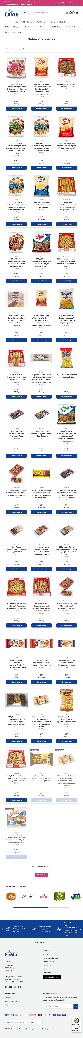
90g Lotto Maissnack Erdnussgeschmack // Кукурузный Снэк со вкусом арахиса (67, 319)
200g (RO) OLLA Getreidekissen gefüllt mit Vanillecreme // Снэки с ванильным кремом (41, 147)
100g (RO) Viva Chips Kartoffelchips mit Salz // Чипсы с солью (41, 204)
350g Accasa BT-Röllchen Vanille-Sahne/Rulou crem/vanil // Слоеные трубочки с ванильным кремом (66, 781)
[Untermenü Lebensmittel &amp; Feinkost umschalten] (33, 22)
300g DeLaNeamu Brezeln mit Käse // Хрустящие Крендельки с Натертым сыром (66, 262)
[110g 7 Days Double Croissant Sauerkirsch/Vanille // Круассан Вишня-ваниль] (16, 643)
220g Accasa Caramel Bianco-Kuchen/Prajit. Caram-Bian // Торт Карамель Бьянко (41, 550)
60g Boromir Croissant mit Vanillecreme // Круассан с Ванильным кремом (41, 778)
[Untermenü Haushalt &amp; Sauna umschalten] (62, 27)
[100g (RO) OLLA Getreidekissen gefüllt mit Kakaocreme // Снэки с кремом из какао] (16, 242)
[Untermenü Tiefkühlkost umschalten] (47, 22)
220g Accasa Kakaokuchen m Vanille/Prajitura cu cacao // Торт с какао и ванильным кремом (66, 494)
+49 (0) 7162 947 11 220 (13, 977)
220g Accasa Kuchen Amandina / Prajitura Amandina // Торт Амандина (16, 434)
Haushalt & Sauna (55, 27)
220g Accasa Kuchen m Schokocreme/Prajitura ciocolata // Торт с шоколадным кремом (16, 720)
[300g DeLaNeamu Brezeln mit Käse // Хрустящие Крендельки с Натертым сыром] (66, 242)
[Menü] (80, 1018)
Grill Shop (39, 27)
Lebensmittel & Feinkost (23, 22)
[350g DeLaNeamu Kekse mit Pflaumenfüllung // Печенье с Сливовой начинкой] (66, 586)
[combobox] (41, 13)
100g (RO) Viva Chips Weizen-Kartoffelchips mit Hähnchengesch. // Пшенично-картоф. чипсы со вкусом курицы (41, 89)
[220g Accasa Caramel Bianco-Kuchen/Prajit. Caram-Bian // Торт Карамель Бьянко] (41, 530)
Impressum (47, 973)
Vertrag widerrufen (52, 977)
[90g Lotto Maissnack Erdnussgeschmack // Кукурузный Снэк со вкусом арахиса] (66, 298)
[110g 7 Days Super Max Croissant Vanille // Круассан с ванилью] (66, 643)
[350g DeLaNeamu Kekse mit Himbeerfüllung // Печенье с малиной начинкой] (16, 473)
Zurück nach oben (40, 942)
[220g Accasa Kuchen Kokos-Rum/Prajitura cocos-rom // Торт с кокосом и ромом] (66, 530)
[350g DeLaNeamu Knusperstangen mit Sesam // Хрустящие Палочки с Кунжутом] (16, 357)
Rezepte (8, 998)
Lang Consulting (43, 1029)
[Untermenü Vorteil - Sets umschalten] (77, 27)
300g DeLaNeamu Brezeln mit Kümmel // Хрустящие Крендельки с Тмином (16, 778)
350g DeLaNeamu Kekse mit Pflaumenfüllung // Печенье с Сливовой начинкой (66, 607)
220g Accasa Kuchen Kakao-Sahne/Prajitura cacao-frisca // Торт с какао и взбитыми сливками (16, 320)
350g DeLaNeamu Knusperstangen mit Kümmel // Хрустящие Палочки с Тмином (41, 607)
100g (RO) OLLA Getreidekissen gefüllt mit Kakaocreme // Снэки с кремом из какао (16, 262)
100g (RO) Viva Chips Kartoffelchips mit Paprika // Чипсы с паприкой (66, 145)
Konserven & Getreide (58, 22)
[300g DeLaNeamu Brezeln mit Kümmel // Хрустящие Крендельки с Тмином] (16, 759)
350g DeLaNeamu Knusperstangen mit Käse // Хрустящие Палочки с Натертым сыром (67, 206)
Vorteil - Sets (71, 27)
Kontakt (46, 954)
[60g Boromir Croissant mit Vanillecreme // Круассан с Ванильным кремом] (41, 759)
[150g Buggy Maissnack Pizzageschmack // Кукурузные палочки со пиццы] (66, 700)
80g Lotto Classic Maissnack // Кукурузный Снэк (66, 376)
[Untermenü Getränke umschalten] (32, 27)
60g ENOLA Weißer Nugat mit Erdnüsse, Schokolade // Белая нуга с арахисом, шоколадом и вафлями (41, 378)
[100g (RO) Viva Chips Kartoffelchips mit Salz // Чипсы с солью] (41, 185)
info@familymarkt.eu (12, 979)
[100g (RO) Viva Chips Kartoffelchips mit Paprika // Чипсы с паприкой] (66, 126)
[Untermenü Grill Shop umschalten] (45, 27)
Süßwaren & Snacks (12, 27)
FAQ (6, 1005)
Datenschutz (47, 965)
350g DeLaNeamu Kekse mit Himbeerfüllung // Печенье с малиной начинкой (16, 492)
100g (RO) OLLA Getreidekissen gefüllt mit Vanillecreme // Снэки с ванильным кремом (16, 206)
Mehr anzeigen (41, 875)
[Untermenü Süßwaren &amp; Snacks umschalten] (21, 27)
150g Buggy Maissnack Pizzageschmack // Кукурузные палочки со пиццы (66, 720)
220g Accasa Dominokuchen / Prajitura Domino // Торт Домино (16, 549)
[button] (77, 13)
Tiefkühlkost (41, 22)
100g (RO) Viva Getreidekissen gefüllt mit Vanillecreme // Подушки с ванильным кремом (16, 838)
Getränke (27, 27)
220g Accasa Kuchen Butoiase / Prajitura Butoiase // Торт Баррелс (41, 433)
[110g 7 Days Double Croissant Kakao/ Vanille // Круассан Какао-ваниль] (41, 643)
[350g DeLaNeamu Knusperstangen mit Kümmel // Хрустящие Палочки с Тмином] (41, 586)
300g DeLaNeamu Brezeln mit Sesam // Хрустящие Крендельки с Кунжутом (16, 606)
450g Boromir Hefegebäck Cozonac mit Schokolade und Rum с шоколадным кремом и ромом (41, 494)
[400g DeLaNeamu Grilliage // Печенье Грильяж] (66, 67)
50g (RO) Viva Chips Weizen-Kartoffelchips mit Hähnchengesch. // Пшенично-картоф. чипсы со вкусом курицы (41, 320)
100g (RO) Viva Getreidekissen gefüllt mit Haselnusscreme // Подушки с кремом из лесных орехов (66, 436)
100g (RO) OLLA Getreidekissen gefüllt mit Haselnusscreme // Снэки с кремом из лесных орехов (16, 148)
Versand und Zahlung (50, 958)
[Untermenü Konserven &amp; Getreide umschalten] (68, 22)
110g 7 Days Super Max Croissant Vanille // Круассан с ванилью (66, 662)
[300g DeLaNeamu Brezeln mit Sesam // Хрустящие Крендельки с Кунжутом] (16, 586)
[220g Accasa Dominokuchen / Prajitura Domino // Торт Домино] (16, 530)
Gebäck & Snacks (17, 32)
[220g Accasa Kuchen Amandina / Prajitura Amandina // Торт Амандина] (16, 414)
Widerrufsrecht (48, 962)
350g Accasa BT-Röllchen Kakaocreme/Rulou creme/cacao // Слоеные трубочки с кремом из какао (41, 722)
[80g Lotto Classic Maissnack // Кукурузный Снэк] (66, 357)
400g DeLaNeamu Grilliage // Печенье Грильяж (66, 85)
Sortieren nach (10, 49)
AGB (44, 969)
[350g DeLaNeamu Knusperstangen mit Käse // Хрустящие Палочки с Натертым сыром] (66, 185)
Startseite (7, 32)
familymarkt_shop (14, 1029)
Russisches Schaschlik (13, 1001)
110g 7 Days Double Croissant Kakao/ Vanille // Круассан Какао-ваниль (41, 662)
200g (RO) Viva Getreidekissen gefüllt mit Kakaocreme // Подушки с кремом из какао (41, 262)
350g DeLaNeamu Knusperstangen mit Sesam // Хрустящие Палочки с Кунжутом (16, 378)
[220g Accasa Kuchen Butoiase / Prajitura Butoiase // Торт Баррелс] (41, 414)
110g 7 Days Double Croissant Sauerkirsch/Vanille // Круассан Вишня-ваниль (16, 663)
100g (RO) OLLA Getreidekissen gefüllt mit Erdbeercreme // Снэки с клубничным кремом (16, 87)
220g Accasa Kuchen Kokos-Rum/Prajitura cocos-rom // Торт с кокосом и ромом (66, 550)
